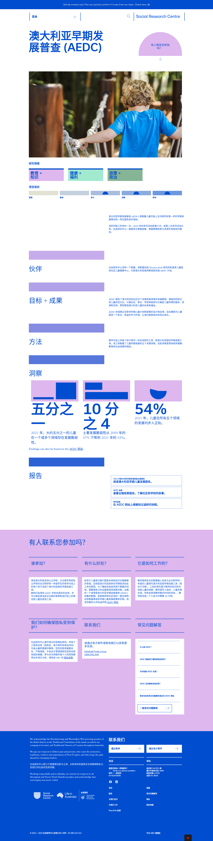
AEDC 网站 (112, 602)
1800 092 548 (91, 655)
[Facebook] (110, 782)
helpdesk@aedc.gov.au (95, 652)
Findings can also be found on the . (56, 449)
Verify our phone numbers (124, 771)
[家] (158, 16)
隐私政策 (68, 658)
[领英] (116, 782)
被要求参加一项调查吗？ (118, 768)
